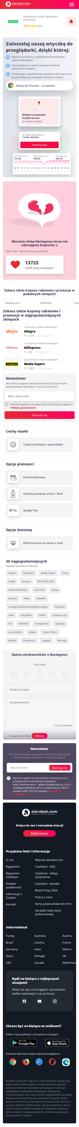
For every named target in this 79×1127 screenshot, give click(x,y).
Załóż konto (39, 834)
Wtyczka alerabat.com (49, 860)
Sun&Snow (45, 302)
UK (64, 956)
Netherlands (71, 963)
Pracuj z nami (44, 897)
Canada (39, 963)
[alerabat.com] (18, 4)
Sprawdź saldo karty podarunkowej (48, 912)
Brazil (9, 942)
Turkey (10, 936)
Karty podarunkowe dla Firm (53, 904)
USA (8, 963)
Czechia (39, 942)
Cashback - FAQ (45, 867)
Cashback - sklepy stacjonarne (46, 875)
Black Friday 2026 (46, 890)
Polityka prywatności (13, 885)
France (67, 942)
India (37, 949)
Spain (9, 956)
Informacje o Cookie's (14, 896)
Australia (40, 936)
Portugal (39, 956)
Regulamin (13, 867)
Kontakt (11, 904)
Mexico (67, 949)
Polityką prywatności (23, 407)
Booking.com (13, 302)
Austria (67, 936)
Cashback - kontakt (47, 884)
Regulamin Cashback (13, 875)
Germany (12, 949)
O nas (9, 860)
